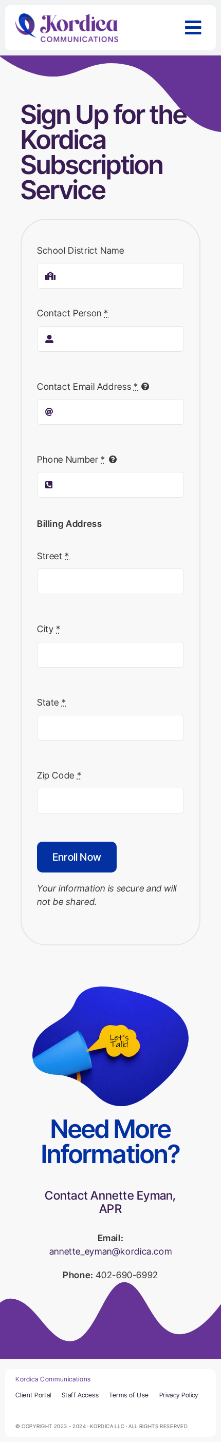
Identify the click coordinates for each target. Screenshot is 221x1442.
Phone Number (71, 459)
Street (53, 556)
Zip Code (59, 775)
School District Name (80, 250)
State (51, 702)
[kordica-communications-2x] (66, 17)
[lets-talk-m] (110, 990)
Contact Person (72, 313)
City (49, 628)
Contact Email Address (87, 386)
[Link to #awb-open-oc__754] (193, 27)
